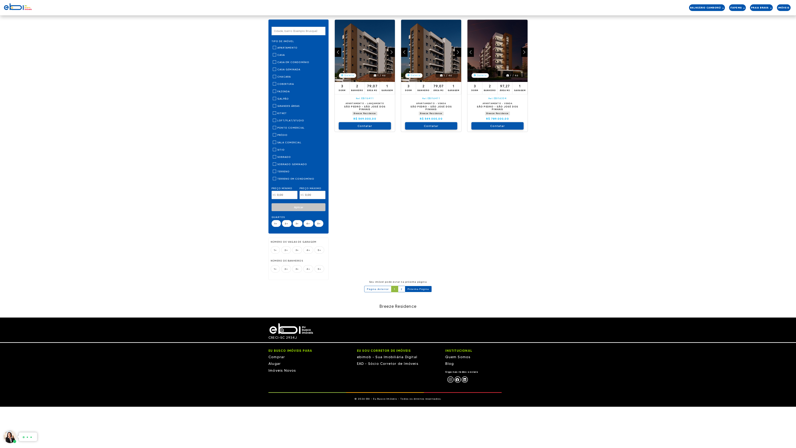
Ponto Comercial (291, 127)
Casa (281, 54)
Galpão (283, 98)
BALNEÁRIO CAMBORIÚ (706, 7)
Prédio (282, 134)
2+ (287, 223)
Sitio (281, 149)
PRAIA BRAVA (760, 7)
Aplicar (298, 207)
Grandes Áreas (288, 105)
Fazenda (283, 91)
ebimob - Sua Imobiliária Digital (387, 357)
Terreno (283, 171)
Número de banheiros (287, 260)
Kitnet (282, 113)
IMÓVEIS (784, 7)
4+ (308, 223)
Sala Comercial (289, 142)
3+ (297, 223)
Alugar (274, 364)
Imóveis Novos (282, 370)
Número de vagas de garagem (293, 241)
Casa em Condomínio (293, 62)
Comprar (276, 357)
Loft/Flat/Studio (290, 120)
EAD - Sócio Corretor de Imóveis (387, 364)
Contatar (365, 126)
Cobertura (285, 83)
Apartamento (287, 47)
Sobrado (284, 156)
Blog (449, 364)
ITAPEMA (736, 7)
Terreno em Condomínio (295, 178)
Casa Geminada (289, 69)
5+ (318, 223)
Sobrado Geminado (292, 164)
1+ (276, 223)
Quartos (278, 217)
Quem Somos (457, 357)
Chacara (284, 76)
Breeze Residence (365, 113)
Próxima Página (418, 289)
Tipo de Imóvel (283, 41)
